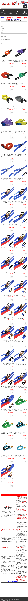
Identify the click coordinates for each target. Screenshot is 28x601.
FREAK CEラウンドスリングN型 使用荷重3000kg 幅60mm (20, 131)
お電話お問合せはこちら (6, 600)
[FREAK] (7, 52)
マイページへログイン (16, 3)
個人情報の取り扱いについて (5, 599)
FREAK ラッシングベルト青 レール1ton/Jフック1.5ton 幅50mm (7, 480)
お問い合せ (17, 13)
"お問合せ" (9, 20)
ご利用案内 (10, 13)
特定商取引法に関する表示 (15, 599)
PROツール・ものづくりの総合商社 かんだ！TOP (4, 13)
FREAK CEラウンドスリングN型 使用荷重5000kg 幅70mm (7, 155)
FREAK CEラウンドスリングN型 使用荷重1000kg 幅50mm (7, 131)
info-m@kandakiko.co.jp (10, 508)
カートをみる (22, 3)
